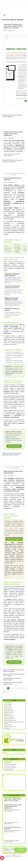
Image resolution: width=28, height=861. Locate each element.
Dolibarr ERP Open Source (9, 712)
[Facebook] (2, 694)
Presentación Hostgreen (8, 761)
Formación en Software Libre (9, 717)
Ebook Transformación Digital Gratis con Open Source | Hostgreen (14, 723)
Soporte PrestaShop (7, 705)
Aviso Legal (6, 847)
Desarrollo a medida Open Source (10, 720)
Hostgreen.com (12, 10)
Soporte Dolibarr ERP (8, 704)
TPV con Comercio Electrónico (9, 766)
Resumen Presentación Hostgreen (10, 764)
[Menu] (4, 15)
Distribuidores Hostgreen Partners (10, 726)
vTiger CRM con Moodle (8, 769)
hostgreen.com (19, 856)
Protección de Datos (14, 847)
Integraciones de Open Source (9, 718)
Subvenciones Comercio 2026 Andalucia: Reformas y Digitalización (13, 133)
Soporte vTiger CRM (7, 702)
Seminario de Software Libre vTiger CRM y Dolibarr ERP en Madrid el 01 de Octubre (13, 26)
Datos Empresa (7, 849)
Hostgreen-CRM (7, 762)
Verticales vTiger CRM (8, 709)
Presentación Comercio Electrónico (10, 767)
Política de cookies (7, 850)
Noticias (5, 30)
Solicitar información (14, 446)
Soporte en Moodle (7, 707)
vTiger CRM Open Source (8, 710)
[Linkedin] (4, 694)
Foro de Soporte (7, 728)
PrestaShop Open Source (8, 715)
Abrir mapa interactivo (14, 539)
